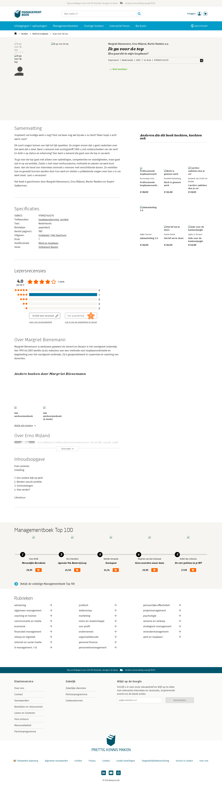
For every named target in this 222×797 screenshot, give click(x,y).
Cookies (106, 761)
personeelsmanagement (92, 647)
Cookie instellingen (125, 761)
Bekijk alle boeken (23, 425)
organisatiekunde (88, 637)
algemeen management (28, 610)
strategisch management (157, 626)
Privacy (92, 761)
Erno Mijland (139, 43)
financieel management (27, 631)
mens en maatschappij (91, 621)
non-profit (84, 626)
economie (19, 626)
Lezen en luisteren (24, 712)
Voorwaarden (21, 700)
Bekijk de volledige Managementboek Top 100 (47, 584)
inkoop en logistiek (24, 637)
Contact (18, 694)
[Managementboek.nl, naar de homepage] (28, 17)
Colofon (78, 761)
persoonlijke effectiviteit (156, 605)
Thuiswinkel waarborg (27, 761)
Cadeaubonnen (74, 700)
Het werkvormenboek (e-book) (52, 416)
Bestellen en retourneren (28, 706)
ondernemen (86, 631)
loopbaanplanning (49, 219)
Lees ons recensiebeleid (40, 322)
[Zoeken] (139, 14)
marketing (84, 615)
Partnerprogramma (25, 731)
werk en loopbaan (153, 637)
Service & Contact (184, 761)
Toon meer (66, 449)
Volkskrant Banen (48, 247)
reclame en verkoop (154, 621)
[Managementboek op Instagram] (118, 773)
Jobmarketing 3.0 (149, 238)
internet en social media (28, 642)
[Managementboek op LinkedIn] (103, 773)
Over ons (19, 688)
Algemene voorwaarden (56, 761)
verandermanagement (156, 631)
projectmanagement (154, 610)
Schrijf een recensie (43, 315)
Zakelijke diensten (76, 688)
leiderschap (85, 610)
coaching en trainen (25, 615)
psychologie (149, 615)
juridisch (83, 605)
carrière (64, 219)
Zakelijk (70, 681)
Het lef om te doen (173, 238)
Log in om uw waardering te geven (81, 322)
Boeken (24, 34)
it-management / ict (25, 647)
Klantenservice (23, 681)
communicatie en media (27, 621)
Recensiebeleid (22, 725)
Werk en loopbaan (40, 34)
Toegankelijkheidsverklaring (155, 761)
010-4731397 (201, 26)
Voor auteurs (21, 719)
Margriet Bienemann (119, 43)
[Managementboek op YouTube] (111, 773)
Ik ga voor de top (60, 34)
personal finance (88, 642)
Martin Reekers (156, 43)
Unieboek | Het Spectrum (52, 235)
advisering (20, 605)
